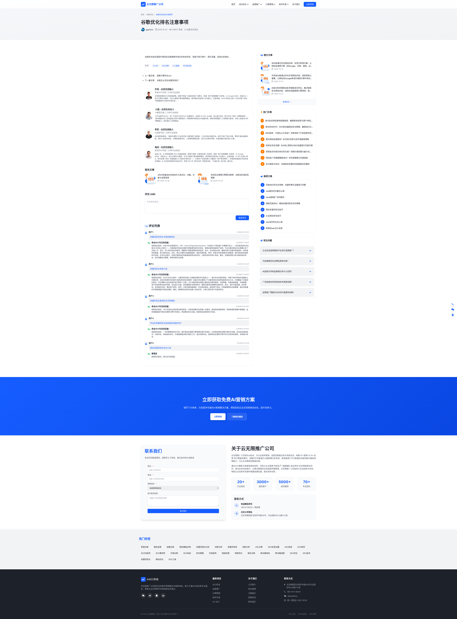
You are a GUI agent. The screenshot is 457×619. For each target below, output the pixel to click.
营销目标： (152, 484)
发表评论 (242, 218)
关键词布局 (232, 547)
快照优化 (238, 553)
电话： (150, 475)
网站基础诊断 (185, 547)
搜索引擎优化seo (164, 75)
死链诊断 (145, 547)
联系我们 (252, 602)
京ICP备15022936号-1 (169, 614)
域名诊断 (251, 553)
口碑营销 (269, 4)
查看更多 (286, 102)
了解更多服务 (237, 416)
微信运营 (157, 547)
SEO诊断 (165, 66)
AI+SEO (216, 602)
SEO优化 (243, 4)
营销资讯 (252, 597)
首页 (233, 4)
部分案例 (252, 589)
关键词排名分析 (202, 547)
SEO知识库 (187, 66)
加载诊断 (170, 547)
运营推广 (256, 4)
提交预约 (183, 511)
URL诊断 (259, 547)
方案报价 (252, 593)
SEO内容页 (145, 553)
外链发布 (213, 553)
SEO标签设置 (273, 547)
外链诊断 (174, 553)
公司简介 (252, 584)
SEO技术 (306, 553)
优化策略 (200, 553)
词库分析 (218, 547)
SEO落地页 (160, 553)
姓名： (150, 466)
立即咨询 (310, 4)
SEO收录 (288, 547)
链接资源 (225, 553)
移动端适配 (280, 553)
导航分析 (246, 547)
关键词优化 (145, 559)
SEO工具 (172, 559)
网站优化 (150, 14)
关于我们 (296, 4)
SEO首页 (301, 547)
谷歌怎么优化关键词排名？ (168, 80)
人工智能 (176, 66)
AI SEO (155, 66)
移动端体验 (265, 553)
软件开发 (283, 4)
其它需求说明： (153, 493)
